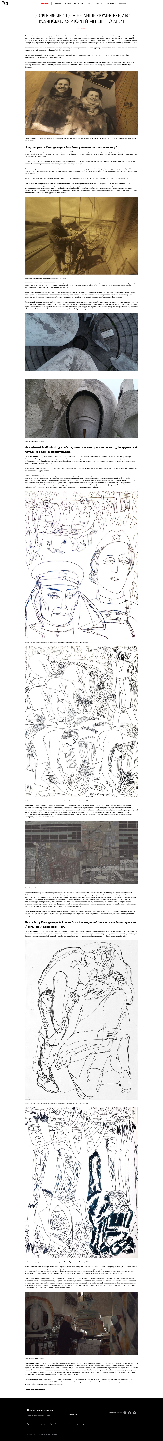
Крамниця (81, 28)
